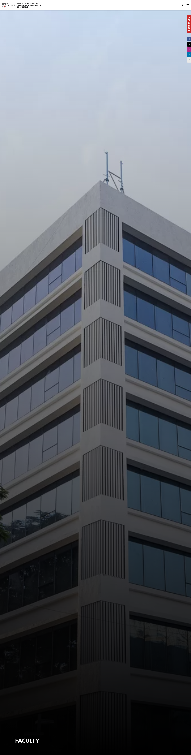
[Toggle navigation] (187, 5)
